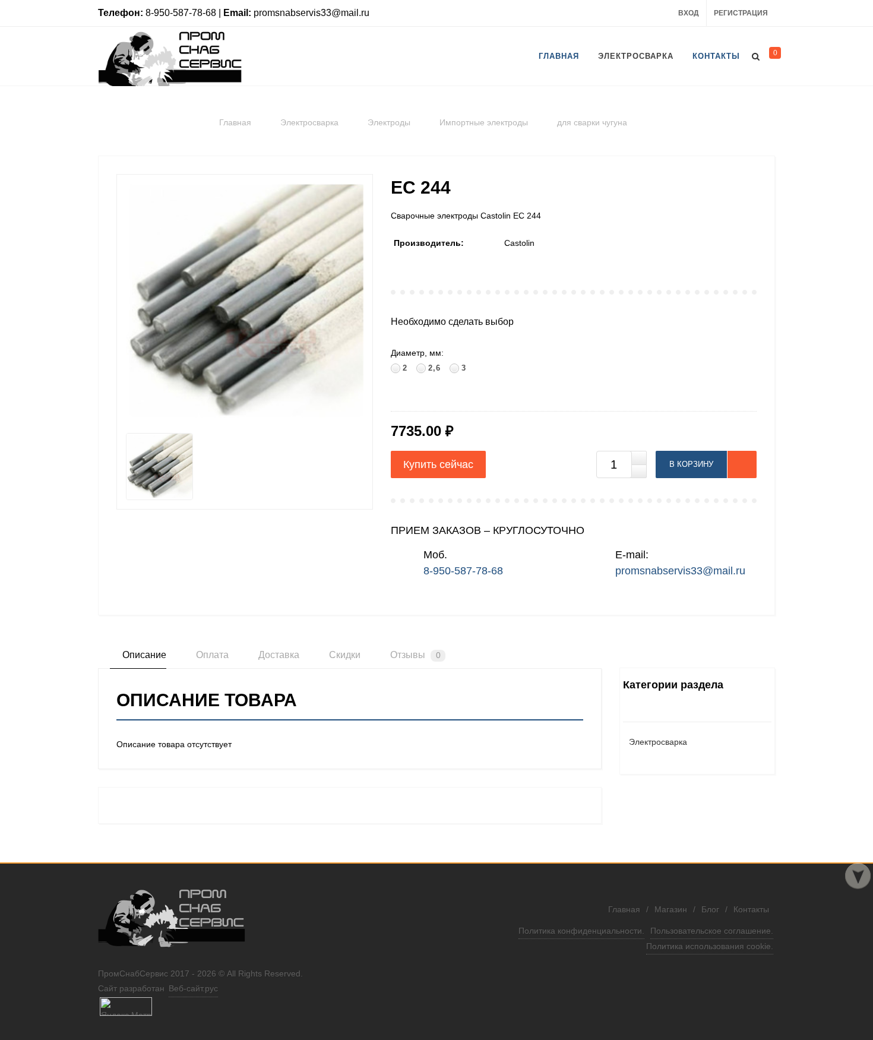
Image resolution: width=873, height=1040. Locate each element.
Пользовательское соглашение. (711, 930)
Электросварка (658, 742)
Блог (710, 909)
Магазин (670, 909)
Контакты (751, 909)
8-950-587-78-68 (463, 571)
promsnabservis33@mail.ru (680, 571)
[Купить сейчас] (438, 464)
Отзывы (414, 655)
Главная (624, 909)
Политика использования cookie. (709, 946)
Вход (688, 13)
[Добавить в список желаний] (742, 464)
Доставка (277, 655)
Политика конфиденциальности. (581, 930)
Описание (143, 655)
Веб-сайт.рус (193, 988)
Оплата (211, 655)
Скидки (343, 655)
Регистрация (741, 13)
